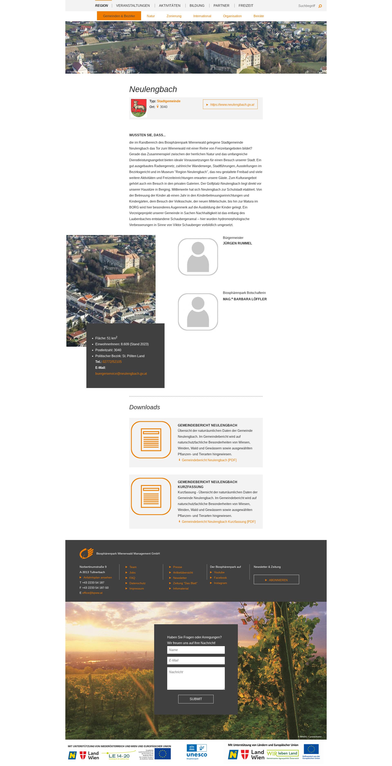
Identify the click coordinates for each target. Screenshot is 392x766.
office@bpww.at (92, 592)
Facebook (220, 577)
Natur (151, 16)
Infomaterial (180, 588)
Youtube (219, 572)
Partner (221, 5)
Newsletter (180, 577)
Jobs (132, 572)
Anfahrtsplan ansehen (98, 577)
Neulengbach (153, 89)
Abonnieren (278, 580)
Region (101, 5)
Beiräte (259, 16)
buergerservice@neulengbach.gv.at (121, 373)
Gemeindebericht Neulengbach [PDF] (209, 460)
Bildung (197, 5)
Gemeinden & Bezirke (119, 16)
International (202, 16)
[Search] (320, 6)
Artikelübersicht (183, 572)
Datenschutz (137, 583)
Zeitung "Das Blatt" (185, 583)
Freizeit (246, 5)
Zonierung (174, 16)
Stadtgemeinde (168, 101)
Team (133, 567)
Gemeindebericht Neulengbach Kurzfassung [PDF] (218, 521)
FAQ (132, 577)
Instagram (220, 583)
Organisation (232, 16)
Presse (177, 567)
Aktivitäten (169, 5)
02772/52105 (112, 361)
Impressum (136, 588)
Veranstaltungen (133, 5)
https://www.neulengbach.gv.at (232, 104)
